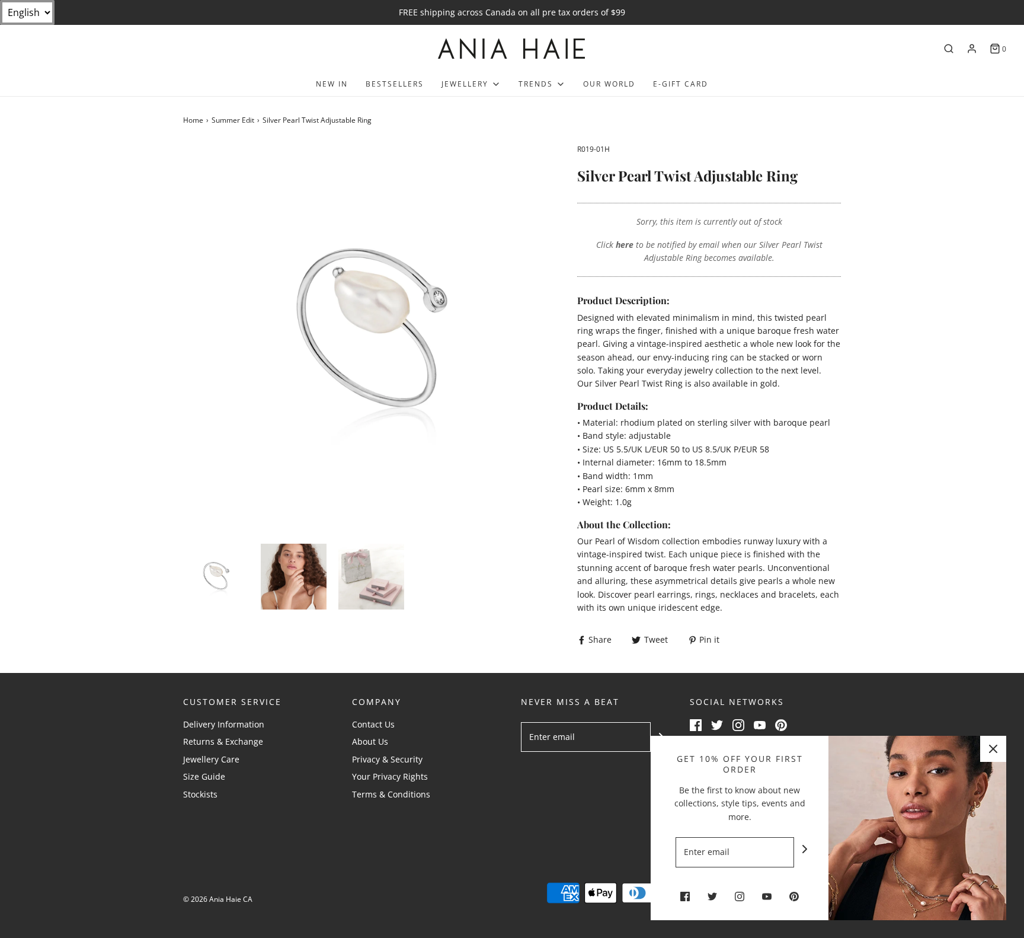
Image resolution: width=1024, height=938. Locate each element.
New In (332, 84)
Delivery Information (223, 724)
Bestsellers (395, 84)
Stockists (200, 794)
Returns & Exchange (223, 741)
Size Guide (204, 776)
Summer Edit (233, 120)
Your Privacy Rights (390, 776)
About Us (370, 741)
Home (193, 120)
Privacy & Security (387, 759)
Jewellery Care (211, 759)
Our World (609, 84)
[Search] (949, 48)
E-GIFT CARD (680, 84)
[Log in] (972, 48)
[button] (216, 577)
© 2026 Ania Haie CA (217, 899)
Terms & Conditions (391, 794)
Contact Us (373, 724)
